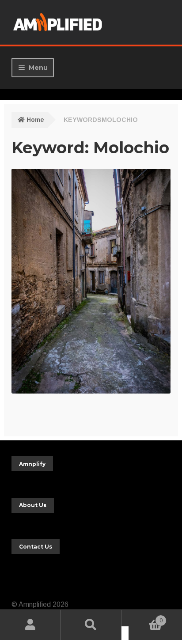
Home (35, 119)
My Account (30, 625)
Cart (146, 618)
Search (91, 625)
